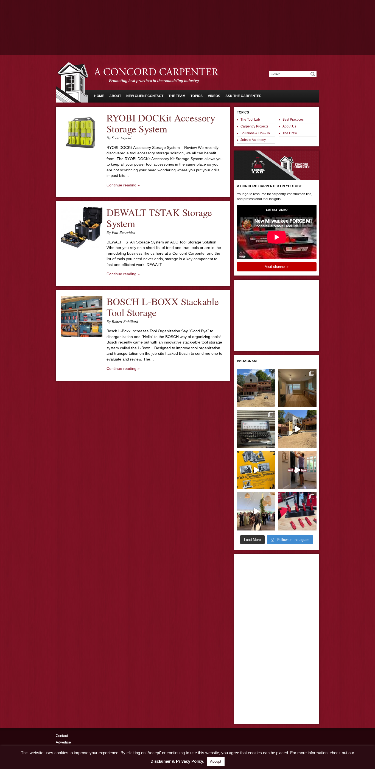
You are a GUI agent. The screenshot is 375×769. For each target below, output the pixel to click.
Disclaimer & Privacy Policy (176, 761)
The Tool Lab (250, 119)
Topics (197, 96)
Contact (62, 736)
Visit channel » (277, 267)
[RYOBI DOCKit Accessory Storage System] (81, 152)
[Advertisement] (187, 15)
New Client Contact (144, 96)
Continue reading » (123, 185)
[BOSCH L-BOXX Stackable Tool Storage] (81, 335)
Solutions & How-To (255, 133)
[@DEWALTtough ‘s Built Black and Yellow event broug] (256, 470)
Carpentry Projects (254, 126)
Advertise (63, 742)
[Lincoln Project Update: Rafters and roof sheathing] (256, 388)
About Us (289, 126)
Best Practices (293, 119)
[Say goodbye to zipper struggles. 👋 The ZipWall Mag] (297, 470)
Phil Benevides (123, 232)
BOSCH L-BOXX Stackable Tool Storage (163, 307)
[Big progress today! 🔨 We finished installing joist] (297, 429)
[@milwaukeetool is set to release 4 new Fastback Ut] (297, 511)
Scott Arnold (121, 137)
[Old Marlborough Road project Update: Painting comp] (297, 388)
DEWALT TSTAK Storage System (159, 218)
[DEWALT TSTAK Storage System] (81, 246)
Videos (214, 96)
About (115, 96)
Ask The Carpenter (243, 96)
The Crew (289, 133)
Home (99, 96)
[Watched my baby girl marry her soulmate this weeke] (256, 511)
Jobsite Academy (253, 140)
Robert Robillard (125, 321)
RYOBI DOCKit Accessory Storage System (161, 123)
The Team (177, 96)
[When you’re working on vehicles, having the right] (256, 429)
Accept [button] (215, 761)
